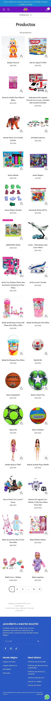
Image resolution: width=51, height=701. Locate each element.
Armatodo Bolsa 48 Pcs (38, 210)
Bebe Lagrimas (38, 577)
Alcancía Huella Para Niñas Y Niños (13, 99)
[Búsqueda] (8, 9)
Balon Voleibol (38, 430)
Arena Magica (38, 175)
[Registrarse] (38, 641)
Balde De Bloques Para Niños (13, 360)
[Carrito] (47, 9)
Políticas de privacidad (37, 662)
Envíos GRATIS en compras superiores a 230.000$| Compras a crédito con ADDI (25, 3)
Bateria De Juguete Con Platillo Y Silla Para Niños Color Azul (38, 502)
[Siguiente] (39, 589)
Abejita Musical (13, 63)
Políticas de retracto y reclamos (36, 673)
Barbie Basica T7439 (13, 465)
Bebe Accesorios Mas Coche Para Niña (13, 541)
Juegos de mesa (9, 662)
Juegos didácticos (10, 665)
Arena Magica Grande (13, 210)
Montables (7, 669)
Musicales (6, 673)
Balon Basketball (13, 395)
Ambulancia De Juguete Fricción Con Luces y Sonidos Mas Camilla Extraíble (37, 100)
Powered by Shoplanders (39, 693)
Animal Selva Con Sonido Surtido (13, 139)
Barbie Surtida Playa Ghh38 (38, 465)
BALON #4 (38, 360)
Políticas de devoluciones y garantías (38, 667)
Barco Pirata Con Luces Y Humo (13, 501)
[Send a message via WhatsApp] (47, 697)
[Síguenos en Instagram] (11, 648)
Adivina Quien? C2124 (38, 63)
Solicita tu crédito (35, 681)
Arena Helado (13, 175)
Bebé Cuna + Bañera (13, 577)
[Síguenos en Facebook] (5, 648)
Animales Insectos (38, 138)
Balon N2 (13, 430)
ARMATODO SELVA (13, 245)
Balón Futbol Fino (38, 395)
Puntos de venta (34, 685)
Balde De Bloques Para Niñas (38, 323)
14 (34, 589)
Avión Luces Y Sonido (38, 282)
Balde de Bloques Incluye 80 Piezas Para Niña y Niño (13, 324)
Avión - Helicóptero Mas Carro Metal (37, 246)
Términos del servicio (36, 678)
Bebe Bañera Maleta (38, 540)
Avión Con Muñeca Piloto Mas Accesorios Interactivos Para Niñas (13, 285)
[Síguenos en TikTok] (16, 648)
